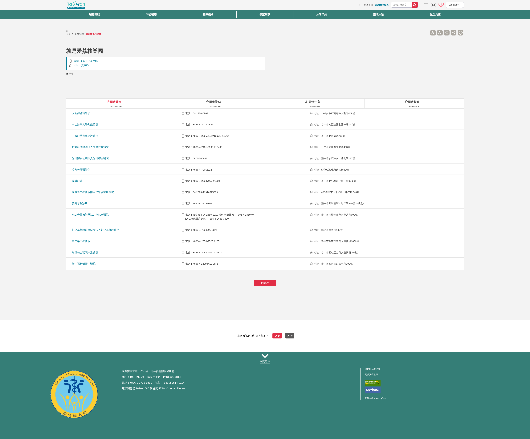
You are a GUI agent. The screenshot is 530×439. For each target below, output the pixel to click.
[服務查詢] (425, 4)
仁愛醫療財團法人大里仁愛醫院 (90, 147)
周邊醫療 (115, 101)
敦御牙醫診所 (80, 203)
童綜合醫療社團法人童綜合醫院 (90, 214)
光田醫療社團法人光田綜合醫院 (90, 158)
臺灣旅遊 (79, 34)
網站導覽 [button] (265, 356)
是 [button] (279, 335)
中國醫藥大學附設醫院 (85, 135)
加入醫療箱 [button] (460, 32)
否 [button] (291, 335)
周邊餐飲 (413, 101)
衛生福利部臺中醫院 (84, 263)
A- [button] (433, 32)
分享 (453, 32)
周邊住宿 (314, 101)
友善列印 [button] (447, 32)
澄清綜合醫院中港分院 (85, 252)
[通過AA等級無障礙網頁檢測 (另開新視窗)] (373, 382)
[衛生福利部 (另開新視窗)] (74, 417)
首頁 (68, 34)
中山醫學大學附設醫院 (85, 124)
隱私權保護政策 (372, 369)
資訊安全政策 (371, 374)
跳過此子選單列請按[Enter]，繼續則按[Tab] (426, 32)
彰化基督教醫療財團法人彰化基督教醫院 (95, 229)
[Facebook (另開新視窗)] (373, 389)
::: (360, 5)
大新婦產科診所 (81, 113)
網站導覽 (368, 5)
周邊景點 (215, 101)
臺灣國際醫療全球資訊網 (76, 5)
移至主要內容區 (7, 5)
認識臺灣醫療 (382, 5)
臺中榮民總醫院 (81, 241)
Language (454, 5)
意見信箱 (433, 5)
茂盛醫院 (77, 180)
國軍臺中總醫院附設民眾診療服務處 (93, 192)
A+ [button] (440, 32)
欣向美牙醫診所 (81, 169)
